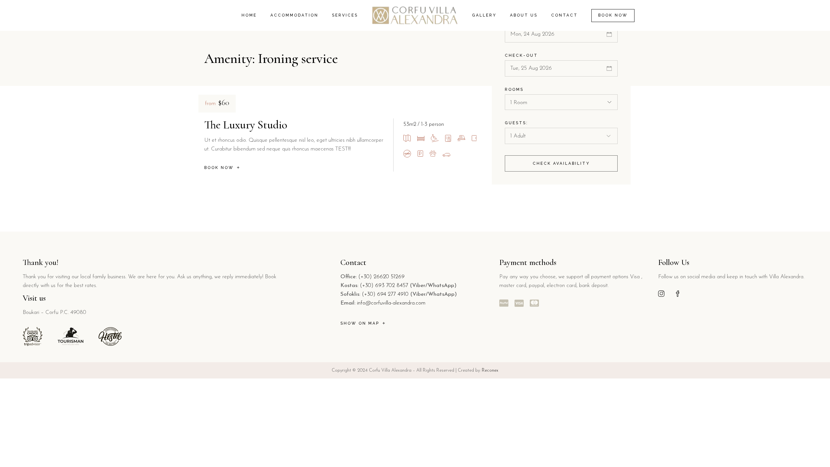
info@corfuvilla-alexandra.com (391, 303)
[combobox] (561, 102)
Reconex (490, 370)
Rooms (514, 89)
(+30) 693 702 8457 (384, 285)
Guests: (516, 123)
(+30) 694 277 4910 (385, 294)
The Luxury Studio (245, 125)
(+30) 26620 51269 (381, 277)
